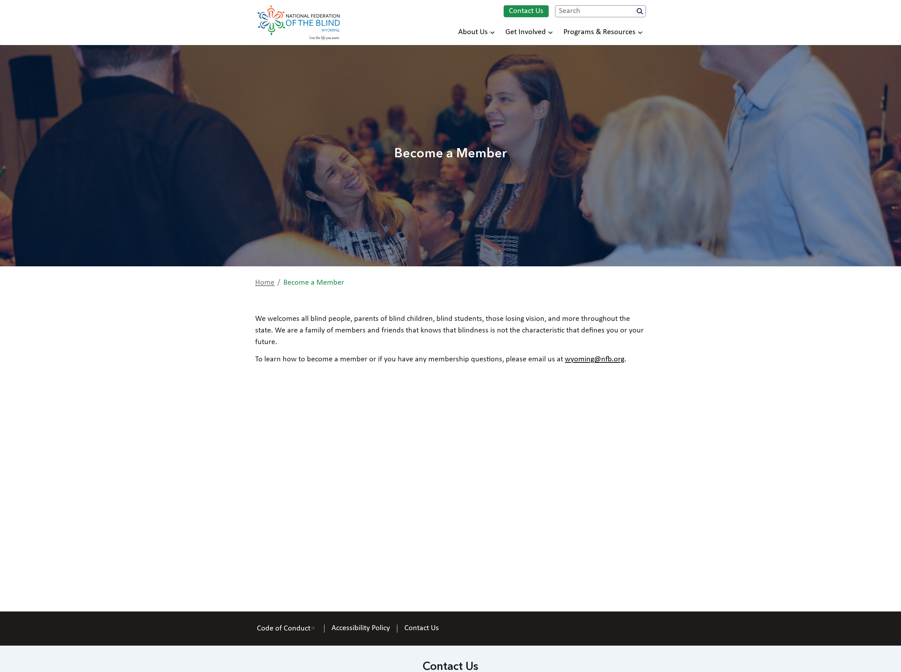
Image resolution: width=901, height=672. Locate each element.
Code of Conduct (283, 629)
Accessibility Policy (361, 628)
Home (265, 283)
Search (640, 11)
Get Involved (525, 32)
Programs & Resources (599, 32)
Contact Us (526, 11)
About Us (473, 32)
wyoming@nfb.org (594, 359)
